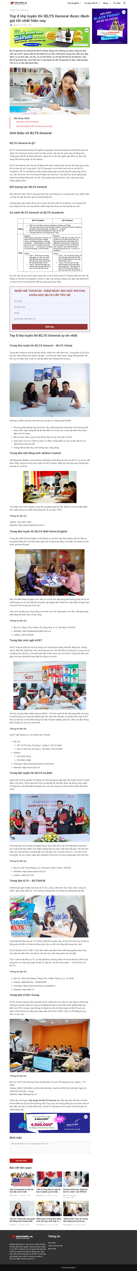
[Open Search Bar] (124, 3)
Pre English (73, 3)
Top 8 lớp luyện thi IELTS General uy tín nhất (34, 126)
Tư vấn (117, 3)
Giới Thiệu (51, 1243)
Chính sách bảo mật (55, 1246)
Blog (105, 3)
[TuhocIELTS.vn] (19, 3)
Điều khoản (52, 1249)
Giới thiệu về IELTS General (27, 122)
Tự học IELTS (91, 3)
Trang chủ (14, 10)
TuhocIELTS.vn (38, 3)
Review (24, 10)
